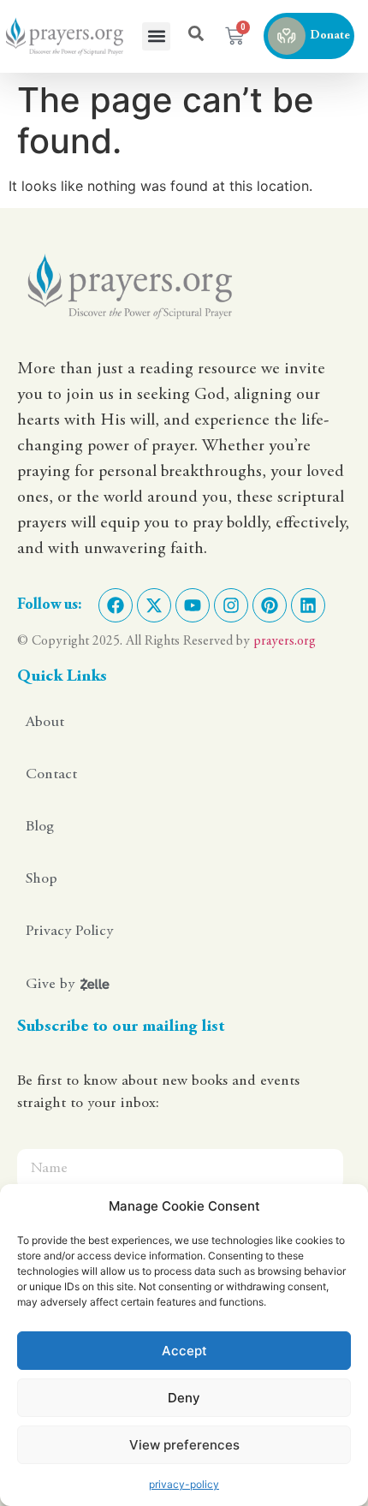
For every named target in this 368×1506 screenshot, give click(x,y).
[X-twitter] (154, 605)
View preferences (184, 1445)
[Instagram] (231, 605)
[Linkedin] (308, 605)
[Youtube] (192, 605)
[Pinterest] (269, 605)
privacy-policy (184, 1484)
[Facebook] (115, 605)
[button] (156, 36)
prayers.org (284, 641)
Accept (184, 1350)
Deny (184, 1398)
